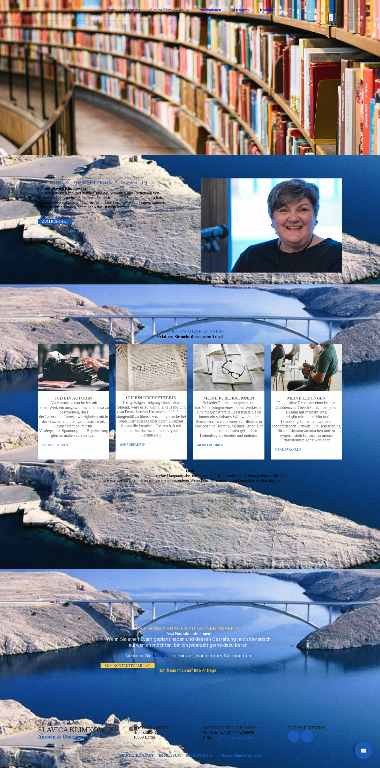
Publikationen (210, 10)
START (125, 755)
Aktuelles (132, 10)
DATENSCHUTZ (199, 755)
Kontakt (266, 10)
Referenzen (240, 10)
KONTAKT (145, 755)
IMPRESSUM (170, 755)
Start (111, 10)
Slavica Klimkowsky (167, 10)
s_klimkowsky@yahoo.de (238, 737)
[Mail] (363, 750)
